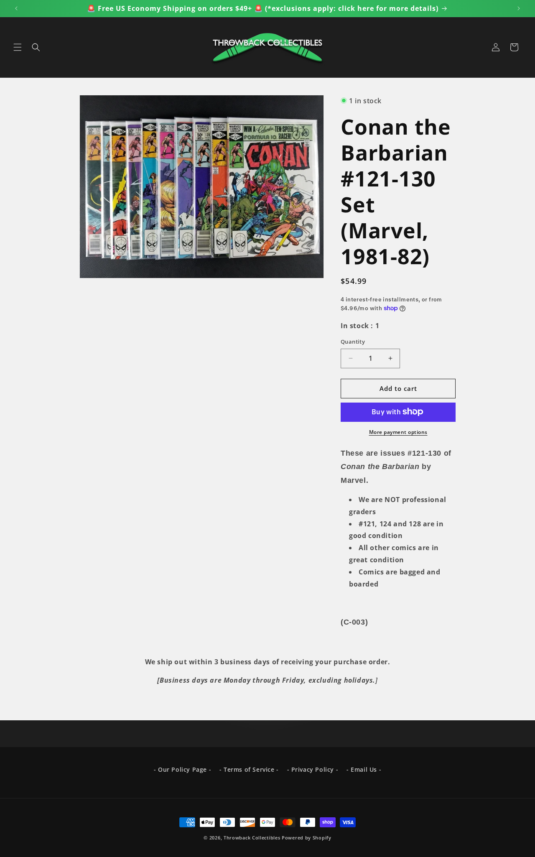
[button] (17, 47)
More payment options (398, 431)
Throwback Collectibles (252, 837)
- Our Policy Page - (182, 769)
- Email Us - (363, 769)
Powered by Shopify (306, 837)
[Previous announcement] (16, 8)
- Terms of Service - (249, 769)
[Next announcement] (519, 8)
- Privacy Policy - (313, 769)
